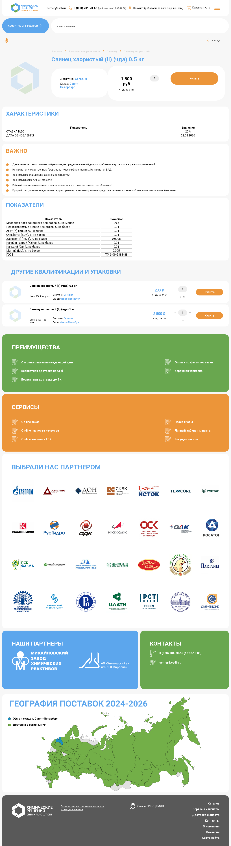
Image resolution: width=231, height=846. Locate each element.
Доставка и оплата (205, 815)
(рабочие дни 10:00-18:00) (112, 8)
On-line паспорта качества (40, 430)
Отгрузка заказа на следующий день (47, 362)
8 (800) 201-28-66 (86, 8)
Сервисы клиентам (206, 809)
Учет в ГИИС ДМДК (150, 806)
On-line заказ (30, 422)
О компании (211, 826)
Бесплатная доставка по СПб (42, 371)
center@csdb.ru (56, 8)
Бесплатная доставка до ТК (41, 379)
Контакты (212, 820)
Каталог (213, 803)
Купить (194, 78)
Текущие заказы (186, 439)
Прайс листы (184, 422)
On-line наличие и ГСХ (36, 439)
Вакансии (212, 832)
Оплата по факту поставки (194, 362)
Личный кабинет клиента (192, 430)
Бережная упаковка (188, 371)
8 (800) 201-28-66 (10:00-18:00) (180, 653)
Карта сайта (210, 838)
